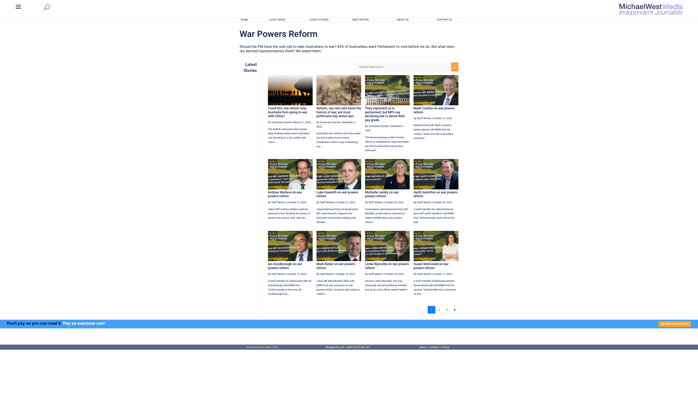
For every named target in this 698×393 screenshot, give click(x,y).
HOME (244, 19)
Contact (433, 347)
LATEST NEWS (277, 19)
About (423, 347)
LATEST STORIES (318, 19)
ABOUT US (402, 19)
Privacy (445, 347)
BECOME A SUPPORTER (675, 323)
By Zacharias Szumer (280, 122)
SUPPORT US (444, 19)
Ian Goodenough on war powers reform (285, 266)
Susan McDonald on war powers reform (431, 266)
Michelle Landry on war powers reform (382, 194)
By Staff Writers (422, 118)
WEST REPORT (360, 19)
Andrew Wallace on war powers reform (285, 194)
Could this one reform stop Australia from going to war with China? (287, 112)
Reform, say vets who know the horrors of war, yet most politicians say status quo (338, 112)
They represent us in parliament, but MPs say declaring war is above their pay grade (385, 114)
